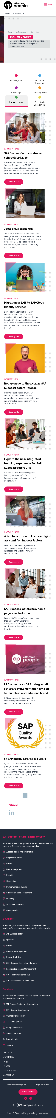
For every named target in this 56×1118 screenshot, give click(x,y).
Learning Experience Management (21, 969)
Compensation (12, 910)
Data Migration (12, 1039)
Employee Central (14, 858)
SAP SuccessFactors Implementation (22, 1004)
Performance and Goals (16, 887)
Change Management (15, 1016)
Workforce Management (39, 81)
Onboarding (11, 881)
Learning (10, 899)
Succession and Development (19, 893)
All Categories (16, 80)
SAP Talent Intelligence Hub (18, 975)
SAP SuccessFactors (15, 934)
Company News (40, 93)
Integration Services (15, 1027)
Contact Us (8, 1075)
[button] (48, 5)
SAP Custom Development (17, 1010)
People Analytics (13, 957)
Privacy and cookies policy (16, 1085)
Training (9, 1045)
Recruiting (10, 875)
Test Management (14, 1022)
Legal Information (42, 1085)
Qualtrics (10, 940)
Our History (8, 1057)
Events (6, 1066)
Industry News (16, 102)
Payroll (9, 863)
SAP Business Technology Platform (21, 963)
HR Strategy (16, 93)
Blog (5, 1061)
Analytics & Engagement (39, 103)
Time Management (14, 869)
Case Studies (9, 1070)
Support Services (13, 1033)
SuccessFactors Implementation (19, 852)
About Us (7, 1052)
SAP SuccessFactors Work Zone (20, 981)
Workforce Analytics (15, 904)
